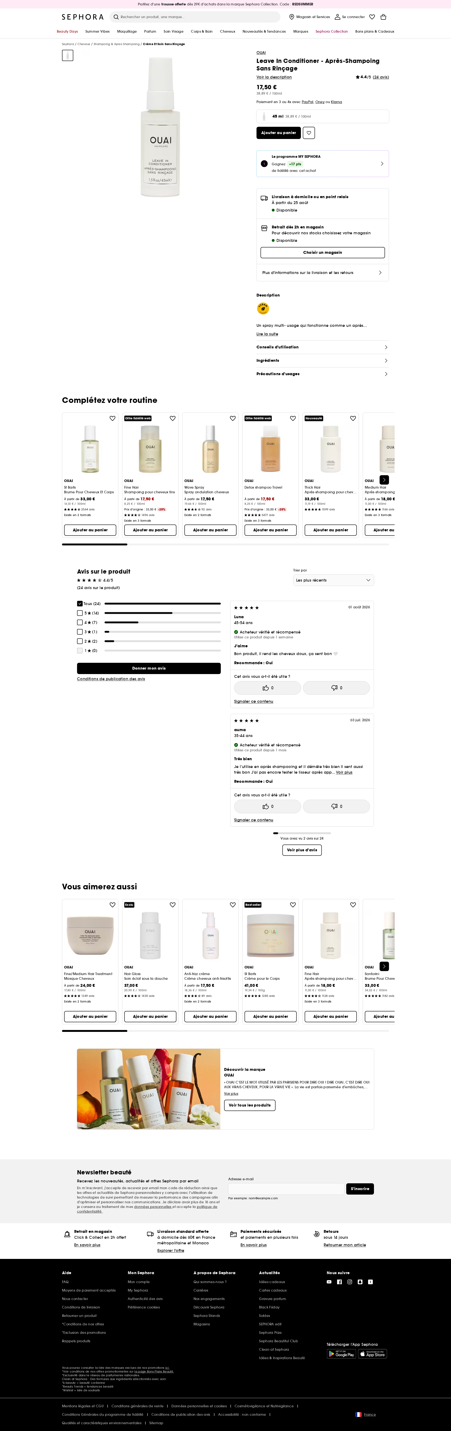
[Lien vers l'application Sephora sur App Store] (372, 1353)
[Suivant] (384, 480)
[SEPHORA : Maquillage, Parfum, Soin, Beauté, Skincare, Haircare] (83, 17)
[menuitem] (309, 17)
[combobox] (333, 580)
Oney (320, 102)
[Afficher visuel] (67, 55)
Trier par (300, 570)
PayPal (307, 102)
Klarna (336, 102)
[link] (149, 668)
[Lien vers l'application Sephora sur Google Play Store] (341, 1353)
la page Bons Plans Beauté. (154, 1371)
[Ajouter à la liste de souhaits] (112, 418)
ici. (167, 1367)
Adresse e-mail (240, 1179)
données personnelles (153, 1207)
